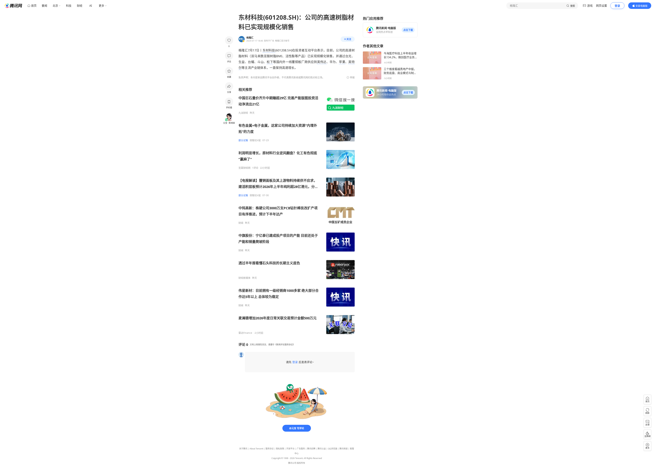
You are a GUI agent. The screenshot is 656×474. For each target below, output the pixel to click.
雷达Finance (245, 333)
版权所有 (301, 463)
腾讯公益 (322, 448)
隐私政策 (280, 448)
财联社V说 (255, 140)
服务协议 (269, 448)
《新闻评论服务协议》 (284, 344)
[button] (408, 29)
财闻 (240, 223)
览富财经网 (244, 168)
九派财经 (243, 113)
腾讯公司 (292, 463)
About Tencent (256, 448)
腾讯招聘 (311, 448)
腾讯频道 (343, 448)
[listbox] (296, 211)
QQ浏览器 (332, 448)
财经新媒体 (244, 278)
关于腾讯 (243, 448)
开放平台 (290, 448)
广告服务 (301, 448)
